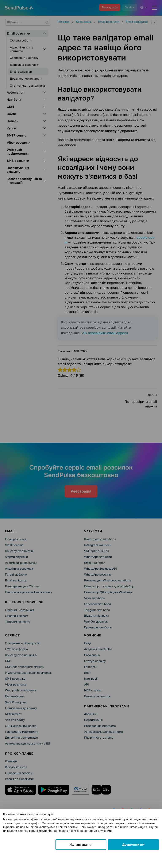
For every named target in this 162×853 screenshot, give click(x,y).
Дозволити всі (133, 844)
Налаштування (80, 844)
